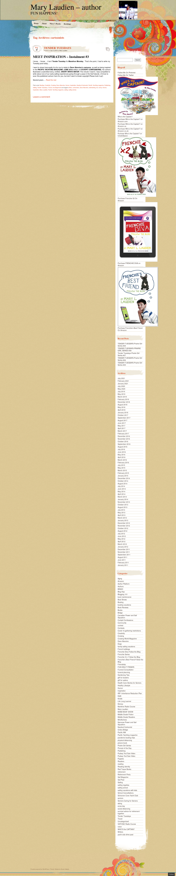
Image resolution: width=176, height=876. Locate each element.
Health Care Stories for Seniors (129, 683)
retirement (121, 772)
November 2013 (124, 502)
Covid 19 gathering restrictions (129, 630)
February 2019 (123, 399)
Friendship (122, 664)
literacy (120, 704)
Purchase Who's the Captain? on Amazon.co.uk (130, 130)
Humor (67, 85)
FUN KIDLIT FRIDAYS (126, 667)
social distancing (124, 808)
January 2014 (123, 499)
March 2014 (122, 496)
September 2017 (124, 418)
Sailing (35, 87)
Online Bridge (123, 730)
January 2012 (123, 546)
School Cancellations (125, 793)
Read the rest (51, 80)
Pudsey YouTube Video (126, 753)
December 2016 (124, 436)
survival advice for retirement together (129, 812)
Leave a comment (41, 96)
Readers (121, 761)
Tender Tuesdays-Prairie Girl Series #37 (128, 354)
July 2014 (121, 486)
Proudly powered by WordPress (40, 869)
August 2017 (122, 420)
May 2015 (121, 468)
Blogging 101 (123, 594)
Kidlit (119, 696)
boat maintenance (124, 597)
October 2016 (123, 441)
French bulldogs (124, 649)
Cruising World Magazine (127, 638)
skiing (120, 803)
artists (70, 87)
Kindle (120, 698)
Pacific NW (122, 732)
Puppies (121, 758)
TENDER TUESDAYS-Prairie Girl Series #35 (130, 364)
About (44, 23)
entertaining (92, 87)
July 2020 (121, 386)
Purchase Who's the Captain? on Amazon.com (130, 120)
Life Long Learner (124, 701)
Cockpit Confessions (125, 620)
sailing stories (72, 90)
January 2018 (123, 412)
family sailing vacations (126, 646)
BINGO (120, 589)
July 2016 (121, 449)
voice (120, 826)
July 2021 (121, 378)
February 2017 (123, 433)
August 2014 (122, 483)
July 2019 (121, 391)
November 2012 (124, 525)
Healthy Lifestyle (124, 685)
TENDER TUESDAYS (57, 48)
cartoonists (76, 87)
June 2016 (122, 452)
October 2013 (123, 504)
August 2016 (122, 446)
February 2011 (123, 562)
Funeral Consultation (125, 669)
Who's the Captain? (125, 116)
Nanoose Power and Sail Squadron (127, 723)
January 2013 (123, 520)
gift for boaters (123, 677)
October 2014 (123, 481)
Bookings (67, 23)
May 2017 (121, 425)
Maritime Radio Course (126, 706)
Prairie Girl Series (124, 745)
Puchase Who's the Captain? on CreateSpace (130, 134)
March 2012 (122, 544)
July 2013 (121, 510)
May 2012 (121, 539)
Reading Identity (124, 766)
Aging (120, 578)
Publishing (107, 85)
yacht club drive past (125, 834)
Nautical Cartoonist (82, 85)
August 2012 (122, 531)
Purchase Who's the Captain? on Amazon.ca (130, 125)
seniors (120, 798)
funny (100, 87)
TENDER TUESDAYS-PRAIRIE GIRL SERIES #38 (129, 349)
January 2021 (123, 383)
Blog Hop (121, 591)
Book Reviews (123, 607)
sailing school (123, 787)
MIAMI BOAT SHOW (125, 712)
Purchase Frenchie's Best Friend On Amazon (130, 329)
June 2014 (122, 489)
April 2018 (121, 410)
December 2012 (124, 523)
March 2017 (122, 431)
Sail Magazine (123, 777)
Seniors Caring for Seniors (128, 801)
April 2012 (121, 541)
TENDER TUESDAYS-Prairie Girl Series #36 (130, 359)
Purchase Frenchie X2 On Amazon (127, 199)
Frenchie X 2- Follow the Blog (129, 657)
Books (120, 610)
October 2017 (123, 415)
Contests (121, 628)
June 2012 (122, 536)
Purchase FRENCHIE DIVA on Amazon (129, 264)
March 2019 (122, 396)
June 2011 (122, 560)
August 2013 (122, 507)
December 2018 (124, 402)
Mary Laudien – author (66, 6)
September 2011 (124, 554)
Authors (121, 586)
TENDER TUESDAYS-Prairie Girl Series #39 (130, 344)
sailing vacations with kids (127, 790)
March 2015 (122, 470)
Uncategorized (57, 87)
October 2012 (123, 528)
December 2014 (124, 478)
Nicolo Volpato (65, 869)
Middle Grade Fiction (125, 714)
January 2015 (123, 475)
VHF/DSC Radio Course (127, 824)
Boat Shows (122, 599)
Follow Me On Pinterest (126, 72)
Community (122, 623)
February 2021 (123, 381)
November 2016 (124, 439)
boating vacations (124, 605)
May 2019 (121, 394)
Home (36, 23)
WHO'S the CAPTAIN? (126, 829)
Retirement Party (124, 774)
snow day (121, 806)
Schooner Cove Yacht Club (128, 795)
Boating (42, 85)
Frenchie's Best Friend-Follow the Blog (130, 660)
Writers (120, 832)
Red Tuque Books (124, 769)
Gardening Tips (123, 675)
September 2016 (124, 444)
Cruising (53, 85)
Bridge (120, 613)
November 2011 (124, 552)
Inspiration (73, 85)
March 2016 (122, 460)
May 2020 (121, 389)
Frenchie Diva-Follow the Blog (129, 652)
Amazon (121, 581)
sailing (66, 90)
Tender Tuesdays (42, 87)
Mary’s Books (55, 23)
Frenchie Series (124, 654)
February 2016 (123, 462)
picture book (122, 743)
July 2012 (121, 533)
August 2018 (122, 404)
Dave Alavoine (60, 85)
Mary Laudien (63, 50)
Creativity (47, 85)
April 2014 (121, 494)
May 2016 (121, 454)
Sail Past (121, 780)
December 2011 (124, 549)
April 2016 (121, 457)
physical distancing (125, 740)
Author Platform (124, 584)
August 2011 (122, 557)
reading (120, 764)
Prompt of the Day (124, 748)
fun (97, 87)
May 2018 (121, 407)
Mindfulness (122, 719)
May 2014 (121, 491)
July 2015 (121, 465)
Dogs (120, 644)
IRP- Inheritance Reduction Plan (130, 693)
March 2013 (122, 518)
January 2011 (123, 565)
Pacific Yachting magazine (96, 85)
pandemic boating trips (126, 737)
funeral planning (124, 672)
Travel (50, 87)
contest (120, 625)
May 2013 (121, 512)
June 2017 (122, 423)
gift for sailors (123, 680)
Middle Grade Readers (126, 717)
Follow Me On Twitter (126, 75)
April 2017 (121, 428)
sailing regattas (123, 785)
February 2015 (123, 473)
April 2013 (121, 515)
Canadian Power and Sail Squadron (127, 616)
